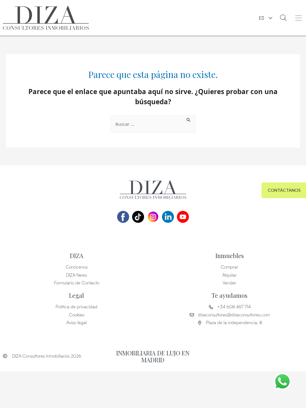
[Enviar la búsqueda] (188, 119)
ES (261, 18)
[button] (299, 18)
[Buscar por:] (153, 124)
